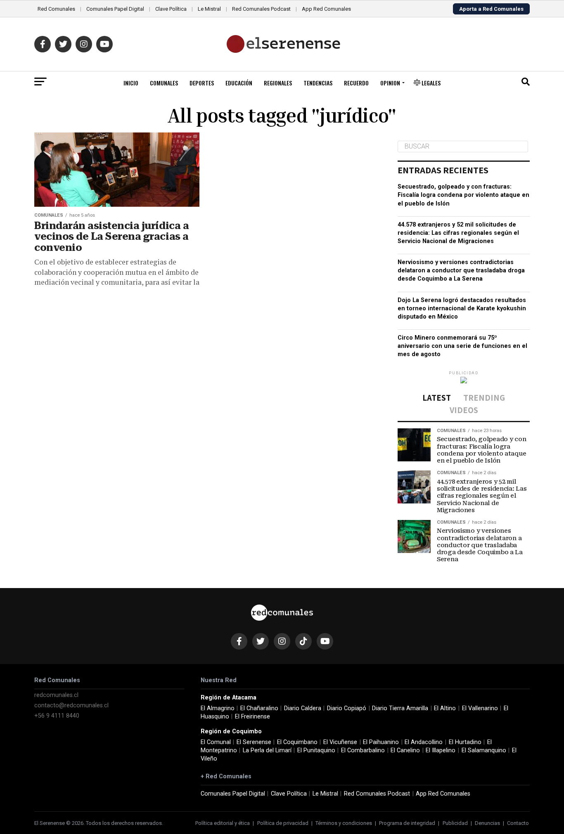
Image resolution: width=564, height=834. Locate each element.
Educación (238, 82)
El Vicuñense (340, 742)
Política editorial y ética (222, 823)
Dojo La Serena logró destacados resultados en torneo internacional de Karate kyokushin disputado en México (462, 308)
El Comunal (216, 742)
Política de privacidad (282, 823)
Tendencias (317, 82)
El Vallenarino (480, 708)
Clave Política (171, 9)
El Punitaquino (316, 750)
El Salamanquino (484, 750)
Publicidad (455, 823)
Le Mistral (209, 9)
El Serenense (254, 742)
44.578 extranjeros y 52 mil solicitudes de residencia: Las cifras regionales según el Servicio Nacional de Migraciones (458, 233)
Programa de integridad (407, 823)
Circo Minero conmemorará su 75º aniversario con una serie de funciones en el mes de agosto (462, 346)
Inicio (130, 82)
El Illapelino (440, 750)
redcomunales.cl (56, 695)
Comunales (164, 82)
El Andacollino (424, 742)
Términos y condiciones (343, 823)
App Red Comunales (326, 9)
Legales (430, 82)
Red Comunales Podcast (261, 9)
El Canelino (405, 750)
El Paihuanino (381, 742)
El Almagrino (218, 708)
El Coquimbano (297, 742)
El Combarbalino (363, 750)
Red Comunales (56, 9)
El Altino (445, 708)
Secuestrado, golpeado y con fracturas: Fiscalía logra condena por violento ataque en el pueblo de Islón (463, 195)
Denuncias (487, 823)
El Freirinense (252, 716)
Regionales (278, 82)
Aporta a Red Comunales (491, 9)
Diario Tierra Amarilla (400, 708)
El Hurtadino (465, 742)
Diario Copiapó (346, 708)
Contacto (518, 823)
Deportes (202, 82)
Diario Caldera (302, 708)
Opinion (390, 82)
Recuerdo (356, 82)
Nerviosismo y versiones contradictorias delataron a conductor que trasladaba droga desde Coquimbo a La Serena (461, 270)
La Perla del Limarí (267, 750)
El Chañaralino (259, 708)
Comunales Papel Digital (115, 9)
